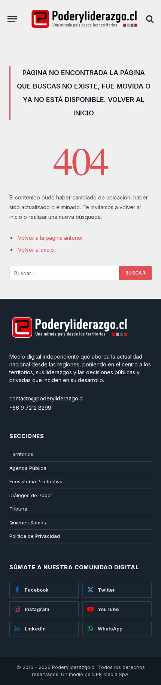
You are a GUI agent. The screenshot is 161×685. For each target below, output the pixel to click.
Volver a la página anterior (50, 238)
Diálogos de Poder (30, 495)
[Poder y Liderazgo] (83, 18)
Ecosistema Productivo (36, 481)
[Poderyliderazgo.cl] (69, 348)
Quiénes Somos (27, 523)
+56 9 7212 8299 (30, 408)
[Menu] (12, 18)
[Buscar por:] (64, 273)
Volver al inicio (36, 250)
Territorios (21, 454)
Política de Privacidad (34, 536)
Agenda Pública (27, 468)
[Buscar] (149, 18)
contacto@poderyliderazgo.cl (46, 398)
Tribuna (18, 509)
